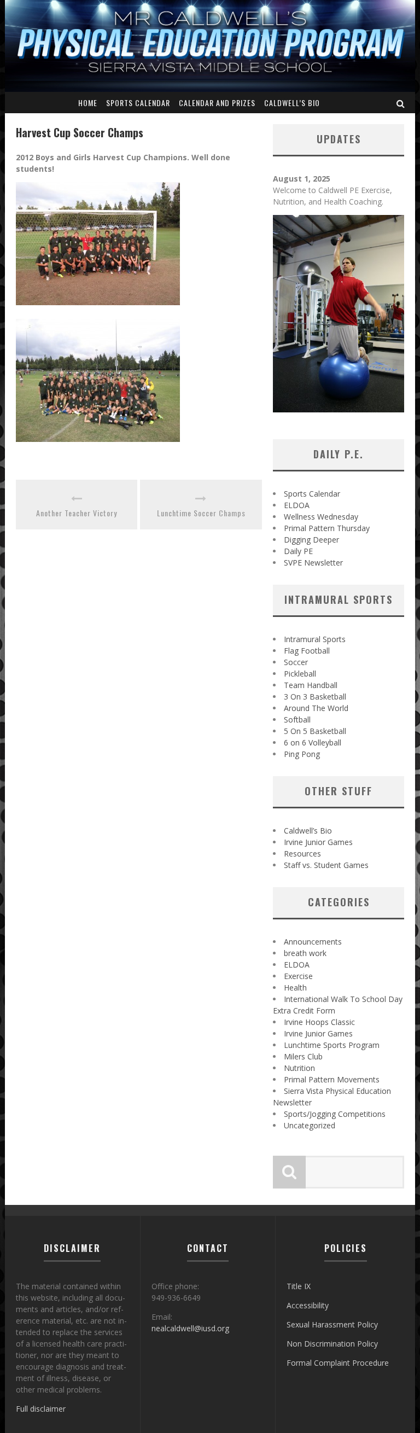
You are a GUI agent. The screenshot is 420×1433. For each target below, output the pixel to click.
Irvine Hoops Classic (319, 1022)
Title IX (299, 1286)
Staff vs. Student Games (326, 865)
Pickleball (300, 673)
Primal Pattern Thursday (327, 528)
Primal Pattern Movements (332, 1079)
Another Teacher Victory (76, 513)
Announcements (313, 941)
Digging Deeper (311, 539)
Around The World (316, 708)
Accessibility (308, 1305)
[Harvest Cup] (98, 313)
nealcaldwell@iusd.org (190, 1328)
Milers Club (303, 1056)
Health (295, 987)
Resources (302, 853)
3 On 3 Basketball (315, 696)
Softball (297, 719)
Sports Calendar (138, 102)
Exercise (298, 976)
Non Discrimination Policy (332, 1343)
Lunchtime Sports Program (332, 1045)
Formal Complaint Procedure (338, 1363)
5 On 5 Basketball (315, 731)
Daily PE (298, 551)
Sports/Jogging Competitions (335, 1114)
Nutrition (299, 1068)
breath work (305, 953)
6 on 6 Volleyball (312, 742)
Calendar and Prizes (217, 102)
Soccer (296, 662)
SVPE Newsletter (313, 562)
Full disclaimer (41, 1408)
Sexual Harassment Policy (332, 1324)
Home (87, 102)
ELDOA (297, 505)
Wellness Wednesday (321, 516)
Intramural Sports (315, 639)
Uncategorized (309, 1125)
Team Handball (310, 685)
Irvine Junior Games (318, 842)
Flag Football (307, 650)
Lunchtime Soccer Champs (201, 513)
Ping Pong (302, 754)
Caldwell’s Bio (292, 102)
